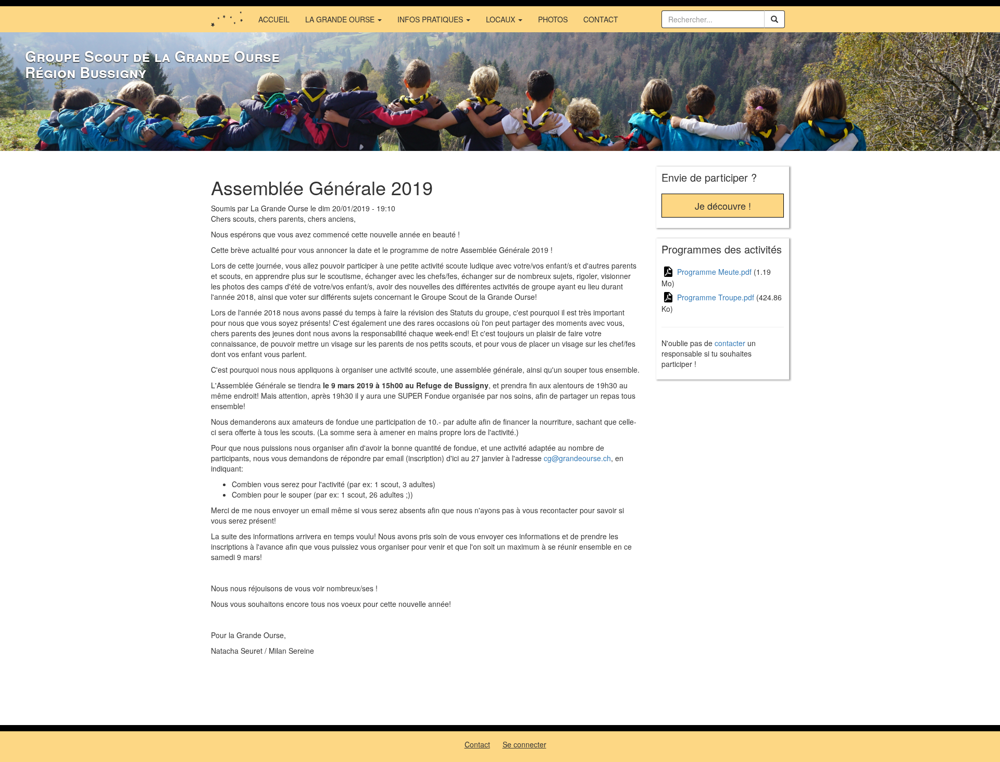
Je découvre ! (723, 205)
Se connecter (524, 744)
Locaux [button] (501, 19)
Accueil (274, 19)
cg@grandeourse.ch (577, 458)
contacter (730, 343)
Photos (553, 19)
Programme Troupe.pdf (715, 297)
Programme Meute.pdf (714, 271)
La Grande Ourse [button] (341, 19)
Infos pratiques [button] (431, 19)
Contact (600, 19)
